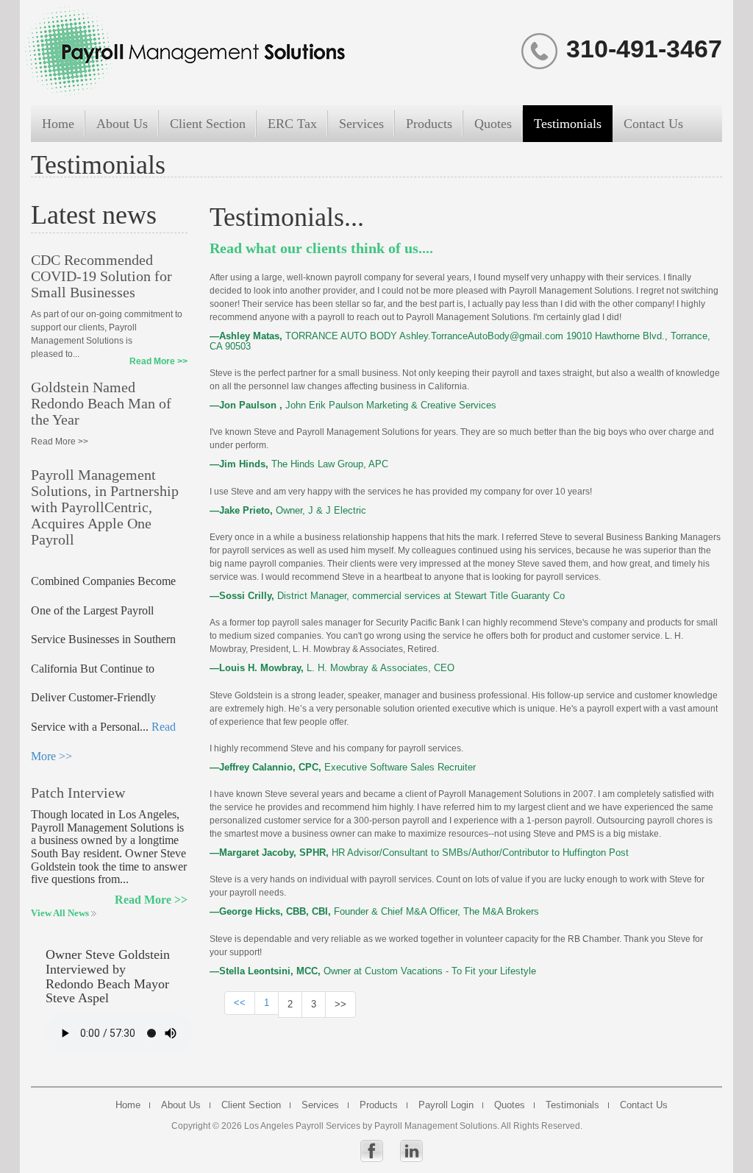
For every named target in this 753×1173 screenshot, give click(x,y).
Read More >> (158, 361)
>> (340, 1004)
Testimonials (568, 123)
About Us (122, 123)
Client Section (208, 123)
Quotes (493, 123)
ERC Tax (292, 123)
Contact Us (653, 123)
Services (361, 123)
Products (429, 123)
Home (58, 123)
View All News (61, 912)
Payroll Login (446, 1105)
